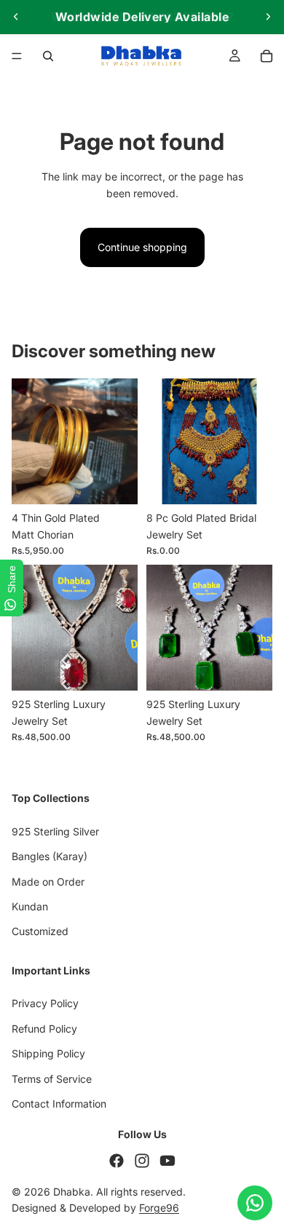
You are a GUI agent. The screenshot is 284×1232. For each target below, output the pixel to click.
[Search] (48, 56)
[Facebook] (116, 1160)
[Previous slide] (16, 17)
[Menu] (16, 56)
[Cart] (267, 56)
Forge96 (159, 1208)
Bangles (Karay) (49, 857)
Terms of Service (52, 1079)
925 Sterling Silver (55, 831)
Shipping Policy (48, 1054)
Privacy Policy (45, 1004)
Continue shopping (142, 247)
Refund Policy (44, 1028)
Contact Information (59, 1103)
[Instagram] (142, 1160)
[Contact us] (254, 1202)
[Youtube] (167, 1160)
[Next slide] (268, 17)
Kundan (30, 906)
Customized (40, 932)
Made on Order (48, 881)
